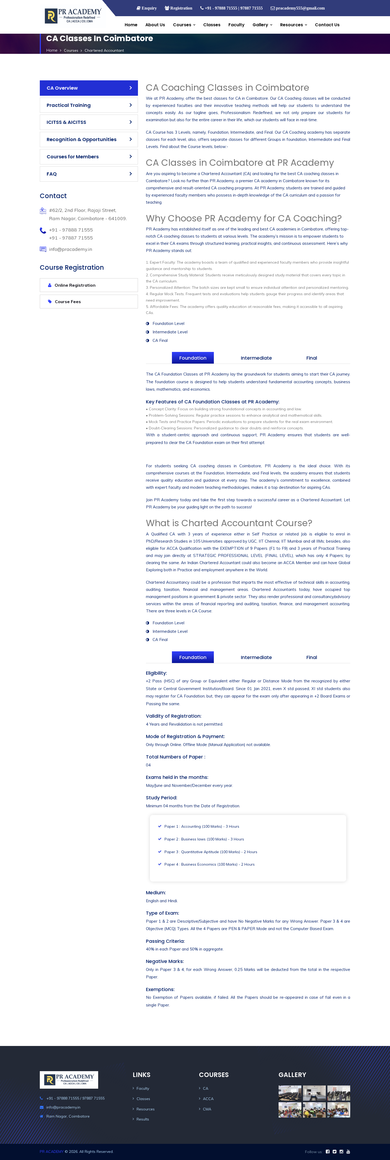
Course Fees (67, 301)
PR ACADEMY (52, 1151)
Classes (211, 25)
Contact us (327, 25)
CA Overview (62, 88)
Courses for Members (73, 156)
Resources (291, 25)
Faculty (236, 25)
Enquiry (149, 8)
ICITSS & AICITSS (66, 122)
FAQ (52, 174)
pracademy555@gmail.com (300, 8)
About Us (155, 25)
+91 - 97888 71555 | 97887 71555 (233, 8)
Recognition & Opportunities (81, 139)
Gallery (260, 25)
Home (131, 25)
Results (143, 1119)
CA (205, 1088)
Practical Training (69, 105)
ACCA (208, 1098)
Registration (180, 8)
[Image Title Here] (290, 1093)
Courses (182, 25)
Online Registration (75, 285)
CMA (207, 1109)
